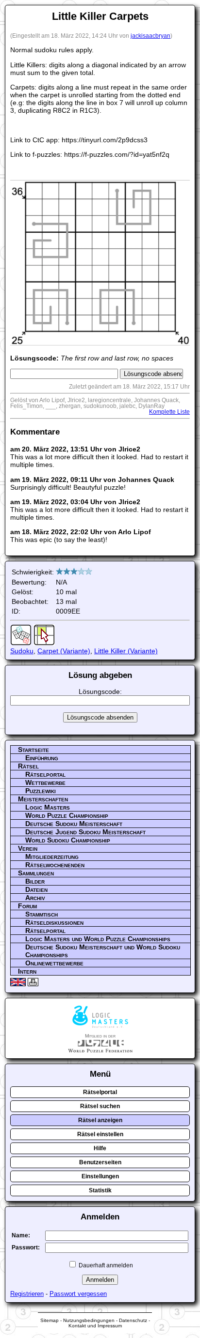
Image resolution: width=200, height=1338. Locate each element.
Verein (27, 848)
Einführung (41, 758)
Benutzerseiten (100, 1162)
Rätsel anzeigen (100, 1120)
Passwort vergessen (78, 1293)
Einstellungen (100, 1176)
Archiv (35, 898)
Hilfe (100, 1148)
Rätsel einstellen (100, 1134)
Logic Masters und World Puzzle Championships (97, 939)
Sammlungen (36, 873)
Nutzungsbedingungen (89, 1320)
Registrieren (27, 1293)
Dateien (36, 889)
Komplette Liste (169, 412)
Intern (27, 971)
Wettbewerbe (45, 782)
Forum (27, 906)
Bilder (35, 881)
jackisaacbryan (150, 36)
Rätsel (28, 766)
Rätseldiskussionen (54, 922)
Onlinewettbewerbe (54, 963)
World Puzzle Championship (66, 815)
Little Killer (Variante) (126, 651)
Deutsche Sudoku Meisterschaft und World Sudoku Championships (102, 951)
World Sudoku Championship (67, 840)
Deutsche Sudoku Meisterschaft (73, 823)
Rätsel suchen (100, 1106)
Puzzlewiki (40, 791)
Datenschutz (133, 1320)
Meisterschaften (43, 799)
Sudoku (21, 651)
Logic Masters (47, 807)
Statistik (100, 1190)
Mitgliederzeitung (52, 856)
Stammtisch (41, 914)
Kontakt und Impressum (95, 1325)
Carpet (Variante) (63, 651)
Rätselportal (45, 774)
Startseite (33, 749)
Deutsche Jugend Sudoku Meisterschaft (85, 832)
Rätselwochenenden (54, 865)
